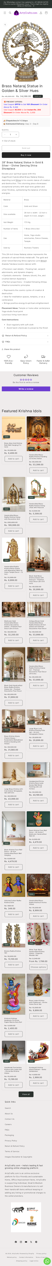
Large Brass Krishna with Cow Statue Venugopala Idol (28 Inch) (13, 791)
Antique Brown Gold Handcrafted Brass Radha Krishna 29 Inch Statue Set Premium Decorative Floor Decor (37, 624)
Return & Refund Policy (15, 1146)
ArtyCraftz (15, 1253)
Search (8, 1108)
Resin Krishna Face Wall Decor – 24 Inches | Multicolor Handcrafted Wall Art (38, 833)
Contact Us (9, 1119)
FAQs (7, 1130)
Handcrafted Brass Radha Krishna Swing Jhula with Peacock (37, 505)
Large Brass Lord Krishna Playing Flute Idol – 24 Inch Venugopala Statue (37, 731)
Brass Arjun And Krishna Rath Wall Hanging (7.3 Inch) (13, 445)
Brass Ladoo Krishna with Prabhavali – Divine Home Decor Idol (38, 1002)
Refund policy (12, 1257)
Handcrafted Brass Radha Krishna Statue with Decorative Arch (12, 517)
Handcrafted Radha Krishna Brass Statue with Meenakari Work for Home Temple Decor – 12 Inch (13, 570)
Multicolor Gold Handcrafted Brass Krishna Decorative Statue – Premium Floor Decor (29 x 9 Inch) (13, 624)
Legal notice (34, 1261)
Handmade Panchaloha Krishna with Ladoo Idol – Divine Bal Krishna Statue (13, 1070)
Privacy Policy (11, 1141)
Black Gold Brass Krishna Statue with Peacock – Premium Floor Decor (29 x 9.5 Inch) (37, 579)
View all (26, 1094)
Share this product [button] (12, 349)
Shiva (18, 180)
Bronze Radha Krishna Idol (12, 952)
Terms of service (41, 1257)
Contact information (26, 1257)
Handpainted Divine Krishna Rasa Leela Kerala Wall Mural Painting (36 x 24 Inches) (36, 785)
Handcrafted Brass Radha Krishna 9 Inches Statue (38, 902)
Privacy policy (41, 1253)
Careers (8, 1124)
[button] (4, 12)
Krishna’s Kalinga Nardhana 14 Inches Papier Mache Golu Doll (13, 1020)
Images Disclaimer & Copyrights (18, 1157)
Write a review (26, 389)
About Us (9, 1114)
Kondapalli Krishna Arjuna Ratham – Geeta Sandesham (37, 1069)
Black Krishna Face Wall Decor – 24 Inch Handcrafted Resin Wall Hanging (13, 852)
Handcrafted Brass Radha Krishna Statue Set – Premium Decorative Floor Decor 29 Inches (37, 669)
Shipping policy (21, 1261)
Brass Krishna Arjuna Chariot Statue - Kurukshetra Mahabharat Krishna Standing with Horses (13, 739)
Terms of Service (12, 1151)
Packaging (9, 1135)
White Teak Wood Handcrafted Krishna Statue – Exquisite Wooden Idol (36, 952)
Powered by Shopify (27, 1253)
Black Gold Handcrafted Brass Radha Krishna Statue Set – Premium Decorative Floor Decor (13, 688)
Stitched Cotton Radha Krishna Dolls (12, 901)
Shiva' (43, 261)
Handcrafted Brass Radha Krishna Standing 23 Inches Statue (38, 456)
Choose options (38, 967)
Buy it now (26, 155)
